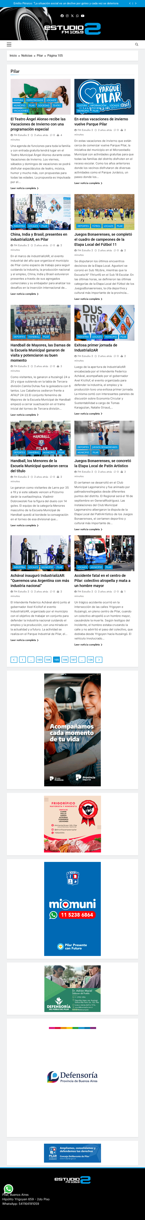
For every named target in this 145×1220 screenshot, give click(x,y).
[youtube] (83, 16)
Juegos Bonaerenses (104, 447)
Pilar (32, 105)
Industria (19, 226)
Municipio (19, 105)
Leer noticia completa (23, 188)
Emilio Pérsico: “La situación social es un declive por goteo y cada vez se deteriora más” (66, 3)
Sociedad (43, 105)
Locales (51, 100)
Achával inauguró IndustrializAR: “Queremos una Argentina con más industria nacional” (40, 580)
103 (39, 659)
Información (98, 105)
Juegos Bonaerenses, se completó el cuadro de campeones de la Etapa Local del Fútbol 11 (103, 239)
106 (65, 659)
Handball (34, 337)
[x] (72, 16)
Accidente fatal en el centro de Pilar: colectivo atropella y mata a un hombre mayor (102, 580)
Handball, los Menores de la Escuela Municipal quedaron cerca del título (39, 466)
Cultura (18, 100)
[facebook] (62, 16)
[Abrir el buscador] (136, 44)
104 (48, 659)
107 (73, 659)
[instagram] (67, 16)
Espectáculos (35, 100)
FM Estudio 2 (21, 135)
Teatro (57, 105)
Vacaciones (21, 110)
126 (90, 659)
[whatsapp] (77, 16)
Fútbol (96, 226)
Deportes (83, 226)
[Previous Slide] (130, 3)
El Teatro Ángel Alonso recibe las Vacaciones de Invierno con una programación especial (38, 124)
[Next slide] (135, 3)
